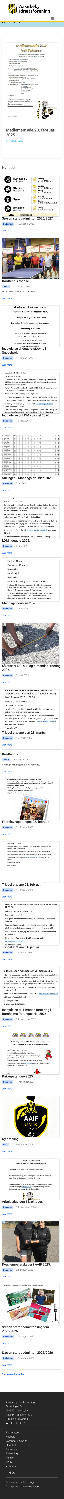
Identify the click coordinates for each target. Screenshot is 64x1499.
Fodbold (10, 1436)
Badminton (12, 1432)
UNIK (9, 1461)
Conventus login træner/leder (22, 1486)
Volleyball (11, 1466)
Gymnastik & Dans (16, 1440)
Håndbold (11, 1445)
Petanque (11, 1449)
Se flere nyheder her (13, 1374)
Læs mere (7, 230)
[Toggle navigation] (52, 18)
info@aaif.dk (21, 1418)
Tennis (10, 1457)
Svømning (12, 1453)
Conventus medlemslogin (20, 1482)
